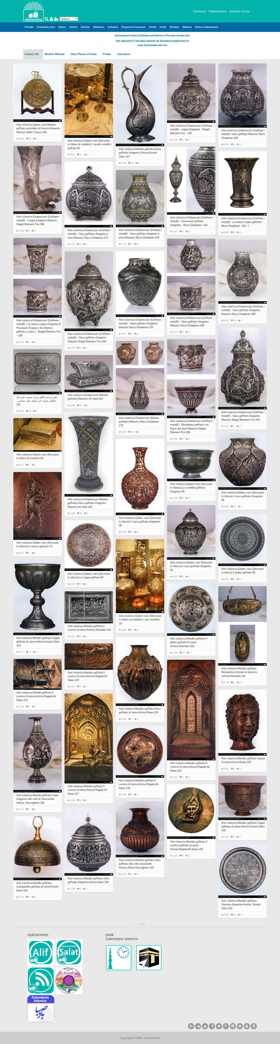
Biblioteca (98, 27)
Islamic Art (32, 54)
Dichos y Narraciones (206, 27)
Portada (29, 27)
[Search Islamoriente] (47, 19)
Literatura (113, 27)
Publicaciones (218, 11)
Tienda (152, 27)
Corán (163, 27)
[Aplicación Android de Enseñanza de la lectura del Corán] (40, 952)
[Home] (33, 11)
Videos (62, 27)
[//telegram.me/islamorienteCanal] (198, 1026)
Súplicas (187, 27)
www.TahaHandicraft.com (152, 45)
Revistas (174, 27)
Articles (73, 27)
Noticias (85, 27)
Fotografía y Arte (46, 27)
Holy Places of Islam (84, 54)
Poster (107, 54)
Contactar (199, 11)
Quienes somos (239, 11)
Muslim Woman (55, 54)
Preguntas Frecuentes (133, 27)
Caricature (123, 54)
